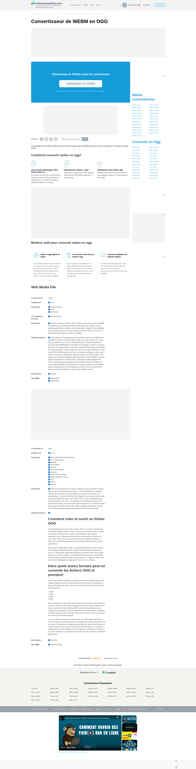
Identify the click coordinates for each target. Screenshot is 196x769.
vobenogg (135, 161)
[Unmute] (125, 722)
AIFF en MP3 (73, 692)
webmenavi (136, 121)
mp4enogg (153, 150)
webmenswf (136, 127)
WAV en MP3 (54, 688)
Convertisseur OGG (86, 14)
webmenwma (137, 113)
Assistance (99, 709)
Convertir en (75, 5)
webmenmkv (136, 124)
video (53, 302)
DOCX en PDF (131, 696)
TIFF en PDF (54, 700)
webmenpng (153, 105)
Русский (157, 674)
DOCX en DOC (93, 696)
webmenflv (153, 121)
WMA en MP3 (131, 688)
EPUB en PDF (92, 688)
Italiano (157, 686)
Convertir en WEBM (70, 14)
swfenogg (152, 158)
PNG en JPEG (35, 696)
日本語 (156, 684)
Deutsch (157, 680)
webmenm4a (154, 110)
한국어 (156, 698)
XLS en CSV (54, 696)
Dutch (156, 692)
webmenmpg (154, 133)
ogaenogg (136, 150)
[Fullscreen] (135, 722)
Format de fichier (73, 709)
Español (157, 678)
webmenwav (136, 110)
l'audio (52, 14)
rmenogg (135, 167)
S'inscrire (159, 5)
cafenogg (135, 172)
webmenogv (136, 133)
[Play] (123, 722)
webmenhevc (154, 130)
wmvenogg (136, 164)
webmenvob (153, 127)
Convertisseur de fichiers (39, 14)
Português (157, 690)
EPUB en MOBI (112, 688)
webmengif (136, 105)
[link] (62, 719)
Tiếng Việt (157, 688)
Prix (98, 5)
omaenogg (153, 178)
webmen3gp (153, 119)
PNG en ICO (73, 700)
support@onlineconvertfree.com (138, 709)
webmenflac (136, 116)
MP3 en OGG (35, 692)
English (157, 672)
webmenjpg (136, 107)
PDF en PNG (35, 700)
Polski (156, 700)
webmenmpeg (137, 135)
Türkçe (156, 694)
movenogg (136, 158)
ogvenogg (153, 167)
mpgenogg (136, 170)
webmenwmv (136, 130)
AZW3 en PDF (131, 692)
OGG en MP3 (112, 692)
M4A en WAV (54, 692)
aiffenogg (135, 147)
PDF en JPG (150, 696)
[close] (176, 761)
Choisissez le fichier (80, 83)
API (92, 5)
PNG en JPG (150, 692)
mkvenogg (153, 156)
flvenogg (152, 153)
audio (53, 453)
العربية (156, 676)
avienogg (135, 153)
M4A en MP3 (73, 688)
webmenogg (153, 113)
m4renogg (153, 164)
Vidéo (59, 14)
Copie (85, 139)
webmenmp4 (136, 119)
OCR (86, 5)
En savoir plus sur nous (59, 709)
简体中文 (157, 696)
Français (157, 682)
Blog (125, 709)
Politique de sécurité (87, 709)
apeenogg (136, 178)
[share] (117, 717)
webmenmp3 (154, 107)
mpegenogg (153, 170)
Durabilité (117, 709)
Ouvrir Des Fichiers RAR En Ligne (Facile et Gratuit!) (87, 718)
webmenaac (153, 116)
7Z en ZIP (34, 688)
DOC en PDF (112, 696)
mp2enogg (153, 175)
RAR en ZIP (149, 688)
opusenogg (153, 147)
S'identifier (147, 5)
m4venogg (136, 156)
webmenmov (153, 124)
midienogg (136, 175)
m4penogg (153, 172)
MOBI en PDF (92, 692)
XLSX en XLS (73, 696)
